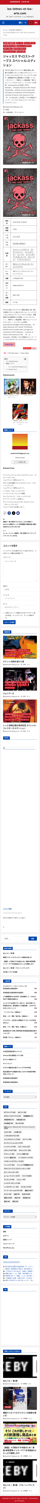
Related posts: (13, 361)
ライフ (26, 1176)
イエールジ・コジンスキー (25, 714)
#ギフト (22, 1112)
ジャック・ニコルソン (11, 720)
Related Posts (13, 369)
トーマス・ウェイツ (10, 685)
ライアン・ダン (21, 51)
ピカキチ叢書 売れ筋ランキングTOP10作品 (17, 1067)
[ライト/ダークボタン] (21, 22)
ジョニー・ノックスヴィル (24, 46)
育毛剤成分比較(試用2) (10, 1082)
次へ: (19, 533)
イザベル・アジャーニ (24, 650)
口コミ (7, 1194)
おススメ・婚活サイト (10, 1059)
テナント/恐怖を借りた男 (13, 662)
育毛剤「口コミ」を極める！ (12, 1037)
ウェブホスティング (12, 1139)
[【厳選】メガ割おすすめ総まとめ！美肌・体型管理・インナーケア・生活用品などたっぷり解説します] (20, 1433)
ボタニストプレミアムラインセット (17, 1168)
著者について (10, 363)
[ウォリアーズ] (20, 679)
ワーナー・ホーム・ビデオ (13, 1190)
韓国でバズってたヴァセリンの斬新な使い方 (17, 957)
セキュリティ (25, 1150)
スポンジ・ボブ (10, 1150)
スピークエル (24, 1147)
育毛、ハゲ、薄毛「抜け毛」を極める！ (16, 1016)
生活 (26, 1194)
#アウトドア (9, 1112)
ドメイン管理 (10, 1157)
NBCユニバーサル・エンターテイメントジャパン (19, 1127)
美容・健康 (8, 1407)
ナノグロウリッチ (25, 1157)
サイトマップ (7, 1063)
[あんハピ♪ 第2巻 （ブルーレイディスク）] (20, 1470)
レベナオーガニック (12, 1183)
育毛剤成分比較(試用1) (10, 988)
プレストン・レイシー (9, 51)
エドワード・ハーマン (24, 717)
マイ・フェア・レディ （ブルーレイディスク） (17, 496)
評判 (15, 1201)
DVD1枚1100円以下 (9, 43)
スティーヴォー (8, 49)
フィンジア (9, 1165)
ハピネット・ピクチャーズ (13, 1161)
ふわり (7, 1132)
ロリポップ (26, 1187)
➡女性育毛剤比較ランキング (12, 1051)
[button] (3, 22)
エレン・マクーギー (30, 43)
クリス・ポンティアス (9, 46)
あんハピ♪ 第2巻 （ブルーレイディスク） (16, 968)
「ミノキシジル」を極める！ (12, 1012)
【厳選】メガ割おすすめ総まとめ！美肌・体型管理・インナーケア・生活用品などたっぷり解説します (20, 1450)
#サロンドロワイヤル (12, 1116)
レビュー (21, 1179)
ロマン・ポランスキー (11, 656)
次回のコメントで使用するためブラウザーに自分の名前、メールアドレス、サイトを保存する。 (20, 615)
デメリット (9, 1154)
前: (19, 523)
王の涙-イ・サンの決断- (10, 972)
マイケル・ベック (9, 688)
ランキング (9, 1179)
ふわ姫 (17, 1132)
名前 (5, 586)
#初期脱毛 (28, 1116)
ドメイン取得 (23, 1154)
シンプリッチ (10, 1147)
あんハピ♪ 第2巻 (8, 953)
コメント (6, 557)
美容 (8, 1198)
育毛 (17, 1198)
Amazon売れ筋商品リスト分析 (13, 1055)
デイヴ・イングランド (20, 49)
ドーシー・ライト (21, 685)
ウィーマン (20, 43)
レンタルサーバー (11, 1187)
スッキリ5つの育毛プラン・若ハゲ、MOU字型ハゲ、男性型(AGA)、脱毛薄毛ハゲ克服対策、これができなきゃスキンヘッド (20, 1005)
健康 (29, 1190)
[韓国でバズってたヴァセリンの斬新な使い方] (20, 1398)
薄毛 (7, 1201)
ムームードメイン (12, 1176)
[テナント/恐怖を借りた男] (20, 647)
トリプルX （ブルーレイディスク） (14, 491)
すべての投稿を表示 (20, 462)
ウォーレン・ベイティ (11, 717)
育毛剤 (26, 1198)
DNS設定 (8, 1123)
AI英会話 (20, 1120)
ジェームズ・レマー (23, 682)
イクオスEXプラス (11, 1136)
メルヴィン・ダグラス (25, 653)
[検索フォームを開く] (25, 23)
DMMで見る (9, 344)
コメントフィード (9, 1244)
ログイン (6, 1236)
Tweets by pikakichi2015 (11, 1262)
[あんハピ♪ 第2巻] (20, 1366)
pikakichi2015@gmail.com (14, 107)
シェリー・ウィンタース (11, 653)
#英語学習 (9, 1120)
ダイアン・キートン (23, 720)
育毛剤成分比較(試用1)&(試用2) (13, 992)
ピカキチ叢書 (7, 909)
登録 (4, 1231)
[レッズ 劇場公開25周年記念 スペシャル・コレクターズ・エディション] (20, 711)
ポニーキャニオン (11, 1172)
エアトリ (27, 1139)
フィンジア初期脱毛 (25, 1165)
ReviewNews (33, 1498)
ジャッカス (16, 236)
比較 (17, 1194)
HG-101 (19, 1123)
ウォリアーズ (8, 693)
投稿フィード (7, 1240)
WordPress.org (8, 1248)
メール (6, 595)
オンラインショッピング (13, 1143)
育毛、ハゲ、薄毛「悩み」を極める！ (15, 1027)
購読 (36, 22)
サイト (5, 604)
